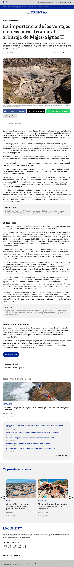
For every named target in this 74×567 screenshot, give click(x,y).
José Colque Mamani (12, 124)
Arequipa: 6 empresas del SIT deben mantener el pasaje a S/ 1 (30, 438)
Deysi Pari (9, 512)
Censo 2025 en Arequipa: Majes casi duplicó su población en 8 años (18, 506)
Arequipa (8, 368)
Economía (9, 501)
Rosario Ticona (8, 413)
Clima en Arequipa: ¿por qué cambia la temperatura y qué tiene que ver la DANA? (34, 426)
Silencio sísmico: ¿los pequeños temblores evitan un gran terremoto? (33, 432)
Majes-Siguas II (18, 368)
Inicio (5, 20)
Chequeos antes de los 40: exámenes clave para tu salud (28, 443)
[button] (14, 111)
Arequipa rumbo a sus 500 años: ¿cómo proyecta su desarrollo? (30, 448)
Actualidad (13, 20)
